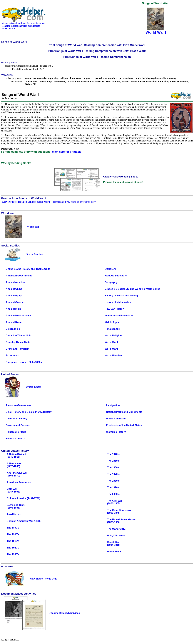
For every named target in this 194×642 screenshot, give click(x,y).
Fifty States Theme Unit (43, 578)
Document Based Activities (64, 613)
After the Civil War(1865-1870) (17, 474)
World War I (111, 342)
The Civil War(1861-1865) (114, 502)
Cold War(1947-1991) (13, 490)
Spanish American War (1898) (23, 521)
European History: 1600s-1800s (24, 362)
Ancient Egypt (14, 295)
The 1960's (113, 467)
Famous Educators (116, 275)
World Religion (113, 335)
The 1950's (113, 461)
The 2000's (113, 494)
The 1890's (13, 527)
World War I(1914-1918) (113, 543)
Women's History (116, 432)
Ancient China (14, 289)
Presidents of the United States (124, 425)
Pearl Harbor (14, 514)
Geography (111, 282)
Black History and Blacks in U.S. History (29, 412)
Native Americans (116, 418)
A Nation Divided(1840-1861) (16, 455)
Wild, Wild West (116, 535)
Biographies (13, 329)
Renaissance (112, 329)
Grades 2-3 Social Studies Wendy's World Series (132, 289)
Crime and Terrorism (17, 349)
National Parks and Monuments (124, 412)
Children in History (16, 418)
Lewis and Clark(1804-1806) (16, 506)
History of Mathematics (118, 302)
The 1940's (113, 454)
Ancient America (15, 282)
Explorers (110, 269)
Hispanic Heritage (16, 432)
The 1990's (113, 487)
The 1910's (13, 541)
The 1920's (13, 547)
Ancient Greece (14, 302)
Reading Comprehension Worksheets (21, 26)
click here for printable (66, 151)
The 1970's (113, 474)
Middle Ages (112, 322)
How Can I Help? (114, 309)
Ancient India (13, 309)
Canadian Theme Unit (18, 335)
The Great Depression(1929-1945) (119, 511)
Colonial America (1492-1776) (23, 498)
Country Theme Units (18, 342)
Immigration (113, 405)
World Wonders (114, 355)
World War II (111, 349)
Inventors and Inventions (119, 315)
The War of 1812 (116, 529)
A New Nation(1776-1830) (14, 465)
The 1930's (13, 554)
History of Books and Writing (121, 295)
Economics (12, 355)
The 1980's (113, 480)
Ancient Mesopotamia (18, 315)
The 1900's (13, 534)
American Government (19, 275)
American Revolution (19, 482)
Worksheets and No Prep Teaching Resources (23, 23)
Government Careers (18, 425)
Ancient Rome (14, 322)
